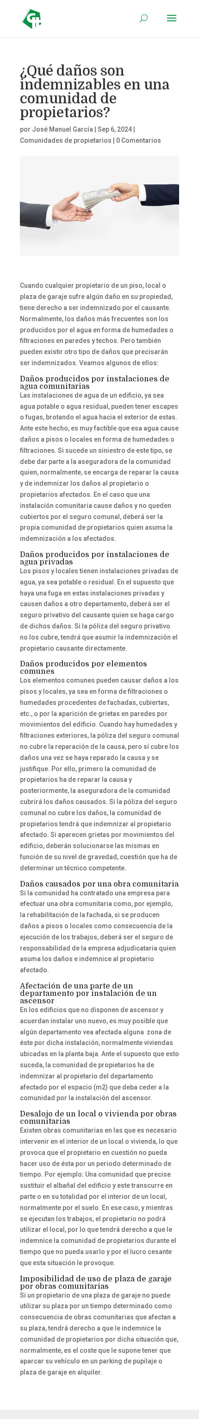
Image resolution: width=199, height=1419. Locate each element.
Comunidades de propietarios (66, 140)
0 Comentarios (138, 140)
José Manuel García (62, 129)
